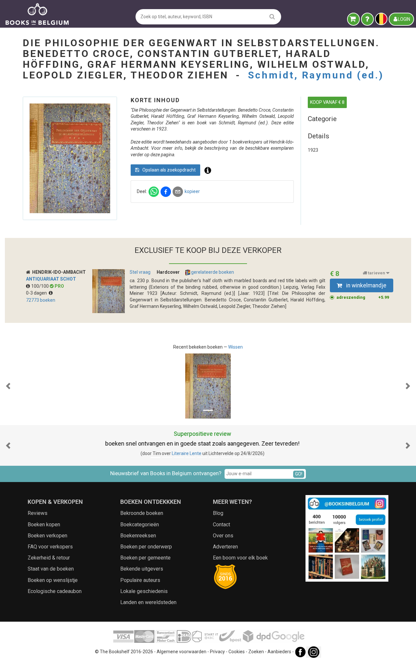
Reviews (37, 513)
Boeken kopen (44, 524)
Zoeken (256, 651)
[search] (272, 16)
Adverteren (225, 547)
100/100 (40, 286)
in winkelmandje (365, 285)
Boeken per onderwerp (146, 547)
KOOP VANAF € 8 (327, 102)
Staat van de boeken (51, 569)
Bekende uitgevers (141, 569)
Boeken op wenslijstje (53, 580)
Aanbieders (279, 651)
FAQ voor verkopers (50, 547)
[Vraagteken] (367, 19)
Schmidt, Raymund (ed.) (316, 75)
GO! (298, 474)
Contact (221, 524)
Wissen (235, 347)
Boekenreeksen (138, 535)
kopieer (192, 191)
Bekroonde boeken (141, 513)
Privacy (217, 651)
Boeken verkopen (47, 535)
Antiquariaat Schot (51, 279)
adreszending (362, 297)
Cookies (236, 651)
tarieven (376, 272)
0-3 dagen (37, 293)
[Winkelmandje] (353, 19)
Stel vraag (140, 272)
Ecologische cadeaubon (55, 591)
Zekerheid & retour (49, 558)
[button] (8, 386)
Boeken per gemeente (145, 558)
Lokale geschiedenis (144, 591)
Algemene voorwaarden (181, 651)
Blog (218, 513)
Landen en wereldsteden (148, 602)
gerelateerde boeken (212, 272)
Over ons (223, 535)
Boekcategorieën (139, 524)
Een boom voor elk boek (240, 558)
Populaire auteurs (140, 580)
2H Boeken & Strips (194, 453)
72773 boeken (40, 300)
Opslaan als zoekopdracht (168, 170)
